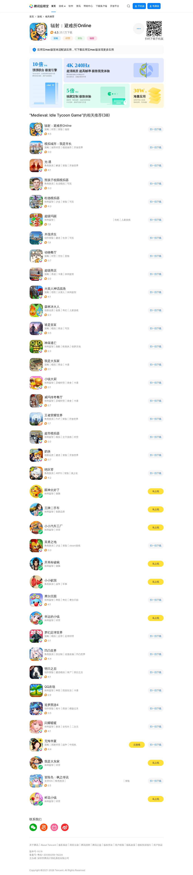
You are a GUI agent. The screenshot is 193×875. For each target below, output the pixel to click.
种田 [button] (58, 599)
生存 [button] (65, 237)
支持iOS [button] (48, 780)
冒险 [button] (80, 38)
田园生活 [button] (67, 690)
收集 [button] (58, 310)
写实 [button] (69, 183)
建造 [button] (58, 237)
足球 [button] (60, 636)
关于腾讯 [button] (33, 845)
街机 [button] (117, 219)
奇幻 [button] (65, 310)
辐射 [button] (92, 38)
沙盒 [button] (58, 201)
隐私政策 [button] (130, 845)
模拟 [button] (53, 328)
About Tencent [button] (48, 845)
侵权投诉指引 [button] (144, 845)
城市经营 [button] (55, 147)
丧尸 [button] (69, 672)
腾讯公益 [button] (96, 845)
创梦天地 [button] (76, 346)
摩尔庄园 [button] (73, 599)
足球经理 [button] (69, 636)
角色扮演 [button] (49, 165)
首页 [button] (31, 16)
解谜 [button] (58, 165)
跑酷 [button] (58, 346)
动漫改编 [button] (69, 654)
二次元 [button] (75, 726)
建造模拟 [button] (60, 672)
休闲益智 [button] (49, 201)
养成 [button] (53, 274)
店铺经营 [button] (60, 382)
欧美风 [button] (66, 346)
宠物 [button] (67, 256)
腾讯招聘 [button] (85, 845)
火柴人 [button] (61, 292)
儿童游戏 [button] (125, 219)
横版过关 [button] (73, 708)
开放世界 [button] (78, 147)
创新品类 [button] (49, 310)
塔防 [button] (53, 292)
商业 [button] (60, 328)
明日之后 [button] (78, 672)
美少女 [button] (74, 473)
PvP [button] (58, 418)
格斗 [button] (58, 708)
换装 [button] (58, 726)
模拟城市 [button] (67, 147)
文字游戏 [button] (67, 437)
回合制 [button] (59, 654)
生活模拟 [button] (60, 183)
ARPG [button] (59, 473)
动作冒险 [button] (49, 237)
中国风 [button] (72, 744)
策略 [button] (56, 38)
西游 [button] (65, 708)
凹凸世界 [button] (80, 654)
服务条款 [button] (62, 845)
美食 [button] (69, 382)
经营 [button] (68, 38)
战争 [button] (65, 744)
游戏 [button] (39, 16)
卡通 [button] (60, 274)
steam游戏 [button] (74, 545)
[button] (39, 6)
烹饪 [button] (60, 256)
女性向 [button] (66, 726)
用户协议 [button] (157, 845)
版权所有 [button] (108, 845)
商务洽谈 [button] (74, 845)
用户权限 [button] (119, 845)
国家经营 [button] (55, 744)
